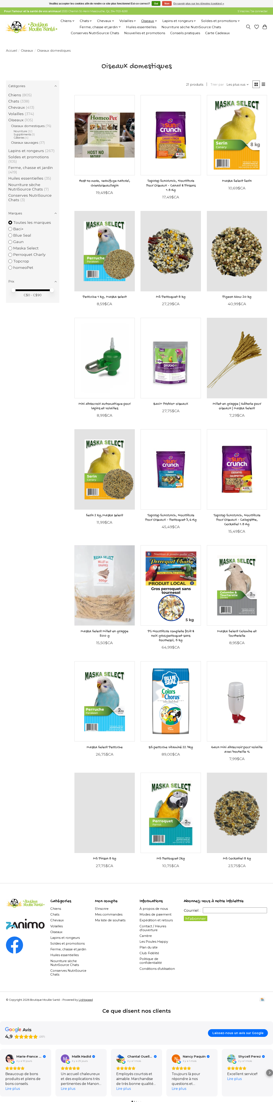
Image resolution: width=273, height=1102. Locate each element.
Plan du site (148, 947)
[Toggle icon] (248, 27)
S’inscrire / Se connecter (253, 11)
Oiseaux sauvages (24, 143)
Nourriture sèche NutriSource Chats (191, 27)
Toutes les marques (32, 222)
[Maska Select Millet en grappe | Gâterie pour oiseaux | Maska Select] (237, 358)
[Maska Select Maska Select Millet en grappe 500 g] (104, 585)
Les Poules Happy (153, 942)
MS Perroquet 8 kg (171, 297)
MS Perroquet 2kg (171, 858)
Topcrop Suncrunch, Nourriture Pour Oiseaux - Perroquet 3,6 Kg (171, 517)
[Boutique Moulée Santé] (31, 27)
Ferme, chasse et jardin (30, 167)
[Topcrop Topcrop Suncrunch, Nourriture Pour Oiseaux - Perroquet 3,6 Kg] (171, 469)
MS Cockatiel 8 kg (237, 858)
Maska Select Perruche (105, 747)
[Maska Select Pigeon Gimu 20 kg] (237, 251)
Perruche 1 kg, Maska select (105, 297)
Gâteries (19, 137)
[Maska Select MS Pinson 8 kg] (104, 813)
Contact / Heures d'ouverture (152, 928)
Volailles (16, 113)
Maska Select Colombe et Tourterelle (237, 633)
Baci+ (18, 229)
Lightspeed (86, 999)
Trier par (217, 84)
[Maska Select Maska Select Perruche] (104, 701)
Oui (156, 3)
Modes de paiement (155, 914)
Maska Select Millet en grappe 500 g (104, 633)
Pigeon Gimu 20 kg (236, 297)
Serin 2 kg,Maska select (104, 515)
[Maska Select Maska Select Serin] (237, 135)
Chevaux (16, 107)
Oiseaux (27, 51)
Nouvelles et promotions (144, 33)
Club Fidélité (149, 953)
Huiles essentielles (141, 27)
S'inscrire (102, 909)
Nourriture (20, 131)
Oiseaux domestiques (28, 126)
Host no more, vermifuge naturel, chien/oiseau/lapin (104, 183)
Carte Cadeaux (217, 33)
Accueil (11, 51)
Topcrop (21, 261)
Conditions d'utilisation (157, 969)
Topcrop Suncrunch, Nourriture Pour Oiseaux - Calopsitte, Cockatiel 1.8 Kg (236, 520)
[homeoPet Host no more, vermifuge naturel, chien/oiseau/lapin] (104, 135)
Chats (13, 101)
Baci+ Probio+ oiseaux (170, 404)
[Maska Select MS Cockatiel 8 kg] (237, 813)
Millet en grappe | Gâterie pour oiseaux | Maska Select (237, 406)
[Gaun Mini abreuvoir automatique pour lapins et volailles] (104, 358)
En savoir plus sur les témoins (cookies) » (198, 3)
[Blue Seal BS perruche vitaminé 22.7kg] (171, 701)
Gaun (18, 241)
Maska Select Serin (237, 181)
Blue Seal (22, 235)
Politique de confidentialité (150, 961)
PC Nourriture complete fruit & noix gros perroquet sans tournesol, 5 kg (171, 636)
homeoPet (23, 267)
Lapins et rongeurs (26, 150)
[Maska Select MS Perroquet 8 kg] (171, 251)
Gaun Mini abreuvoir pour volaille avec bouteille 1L (237, 749)
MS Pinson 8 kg (104, 858)
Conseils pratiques (185, 33)
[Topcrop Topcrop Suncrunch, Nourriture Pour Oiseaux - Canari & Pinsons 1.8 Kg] (171, 135)
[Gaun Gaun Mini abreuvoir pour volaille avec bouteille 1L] (237, 701)
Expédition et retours (156, 920)
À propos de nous (153, 909)
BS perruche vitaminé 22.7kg (171, 747)
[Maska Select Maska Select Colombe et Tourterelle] (237, 585)
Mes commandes (108, 914)
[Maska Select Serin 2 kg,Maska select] (104, 469)
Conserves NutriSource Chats (95, 33)
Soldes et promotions (28, 157)
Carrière (145, 936)
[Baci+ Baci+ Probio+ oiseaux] (171, 358)
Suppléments (22, 134)
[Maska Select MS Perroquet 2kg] (171, 813)
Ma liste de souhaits (110, 920)
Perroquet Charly (29, 254)
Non (166, 3)
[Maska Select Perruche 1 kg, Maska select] (104, 251)
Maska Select (26, 248)
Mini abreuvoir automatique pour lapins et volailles (104, 406)
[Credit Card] (262, 1000)
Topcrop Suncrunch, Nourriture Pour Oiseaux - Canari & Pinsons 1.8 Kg (171, 185)
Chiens (14, 95)
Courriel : (192, 910)
